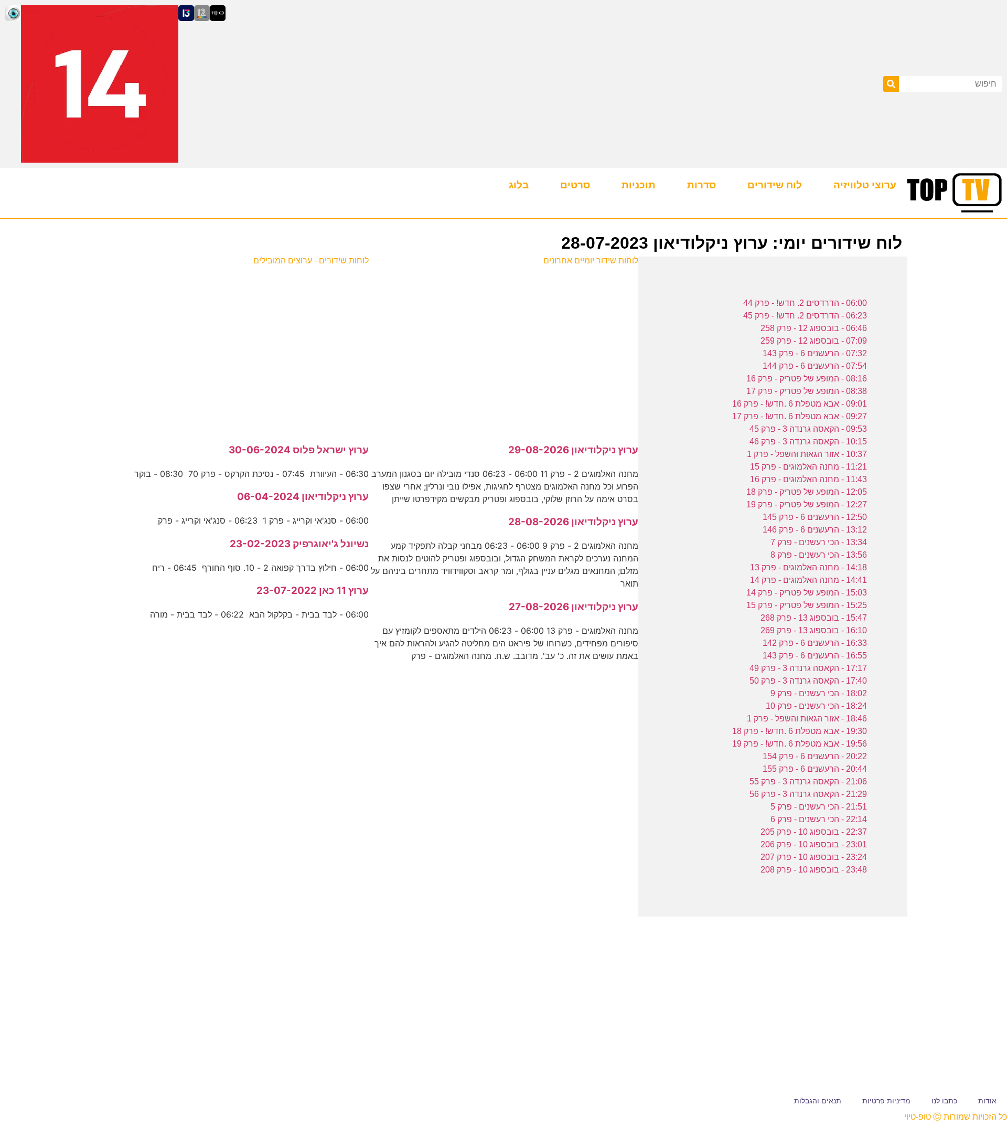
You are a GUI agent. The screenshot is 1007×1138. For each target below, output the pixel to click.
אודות (987, 1101)
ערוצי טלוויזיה (864, 184)
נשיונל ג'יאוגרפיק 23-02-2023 (299, 544)
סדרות (701, 184)
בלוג (519, 184)
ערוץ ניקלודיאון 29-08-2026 (573, 450)
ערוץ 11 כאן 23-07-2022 (312, 590)
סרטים (575, 184)
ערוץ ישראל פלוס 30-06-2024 (299, 450)
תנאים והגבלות (817, 1101)
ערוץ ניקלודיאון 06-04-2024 (303, 497)
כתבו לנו (944, 1101)
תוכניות (639, 184)
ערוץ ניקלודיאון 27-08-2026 (573, 607)
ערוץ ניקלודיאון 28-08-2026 (573, 522)
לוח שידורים (774, 184)
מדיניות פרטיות (886, 1101)
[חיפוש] (891, 84)
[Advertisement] (503, 348)
